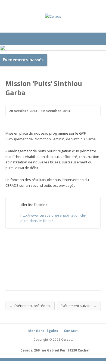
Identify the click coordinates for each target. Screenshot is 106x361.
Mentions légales (43, 331)
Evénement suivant (79, 305)
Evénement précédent (30, 305)
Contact (71, 331)
